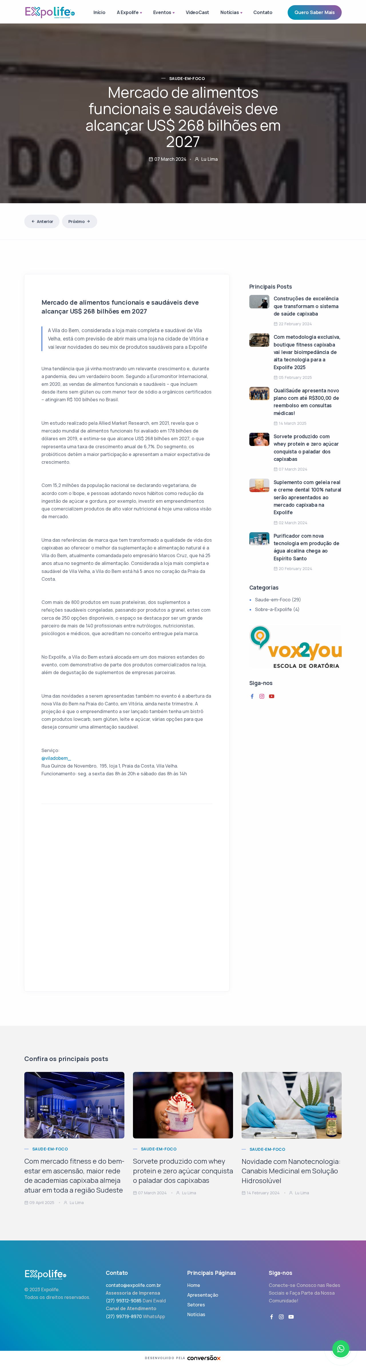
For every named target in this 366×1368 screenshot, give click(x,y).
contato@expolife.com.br (133, 1285)
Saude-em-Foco (187, 78)
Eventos (162, 12)
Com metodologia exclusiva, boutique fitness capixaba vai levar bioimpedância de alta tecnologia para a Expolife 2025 (307, 352)
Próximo (76, 221)
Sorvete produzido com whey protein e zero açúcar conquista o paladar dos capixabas (183, 1170)
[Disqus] (126, 901)
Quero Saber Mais (315, 12)
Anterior (45, 221)
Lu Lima (76, 1202)
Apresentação (202, 1295)
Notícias (229, 12)
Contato (262, 12)
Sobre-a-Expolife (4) (277, 609)
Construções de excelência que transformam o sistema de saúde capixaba (306, 306)
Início (100, 12)
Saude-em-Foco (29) (278, 599)
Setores (196, 1305)
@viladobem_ (56, 758)
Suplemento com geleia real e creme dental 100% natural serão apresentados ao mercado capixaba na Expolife (308, 497)
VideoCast (197, 12)
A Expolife (128, 12)
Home (193, 1285)
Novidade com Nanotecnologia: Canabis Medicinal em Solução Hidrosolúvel (291, 1170)
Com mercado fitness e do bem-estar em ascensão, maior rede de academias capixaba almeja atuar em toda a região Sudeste (74, 1175)
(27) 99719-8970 (124, 1316)
